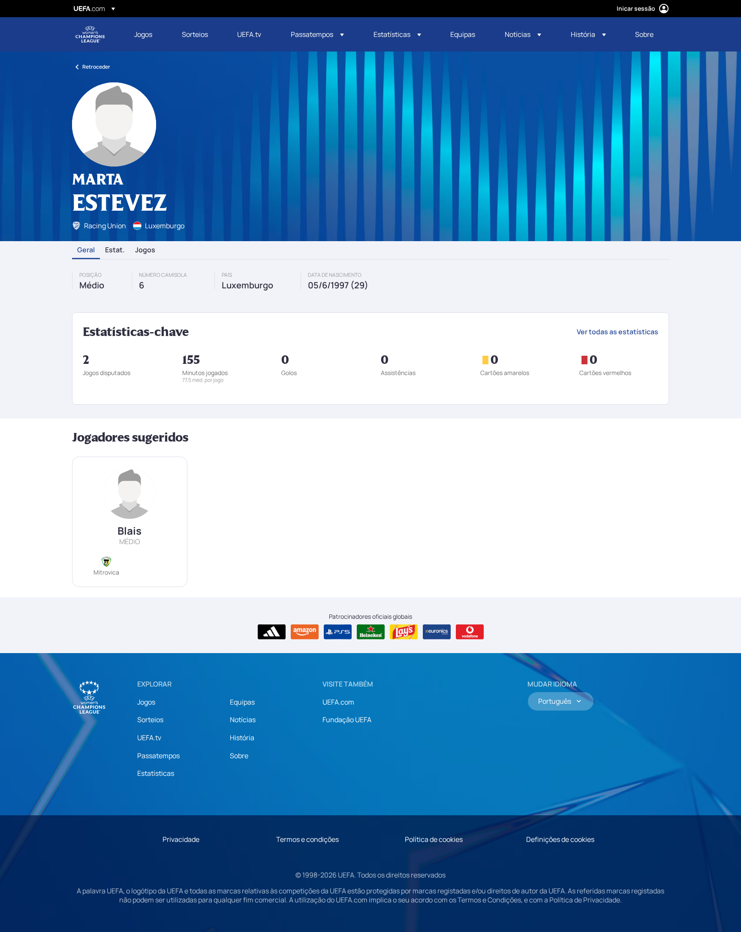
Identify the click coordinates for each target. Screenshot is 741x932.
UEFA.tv (149, 737)
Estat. (115, 250)
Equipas (242, 702)
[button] (317, 34)
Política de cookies (434, 839)
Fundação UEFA (346, 719)
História (242, 737)
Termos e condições (307, 839)
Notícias (243, 719)
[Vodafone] (470, 632)
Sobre (239, 755)
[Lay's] (404, 632)
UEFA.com (338, 702)
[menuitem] (147, 34)
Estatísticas (155, 773)
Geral (86, 250)
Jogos (145, 250)
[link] (143, 34)
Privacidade (181, 839)
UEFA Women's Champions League (90, 34)
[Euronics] (437, 632)
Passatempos (158, 755)
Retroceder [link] (96, 66)
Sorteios (150, 719)
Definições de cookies (560, 839)
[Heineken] (371, 632)
